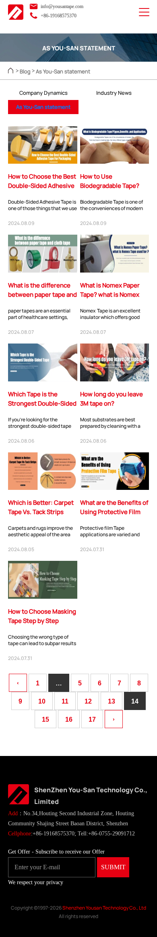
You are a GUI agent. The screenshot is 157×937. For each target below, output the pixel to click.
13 (111, 701)
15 (45, 719)
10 (41, 701)
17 (92, 719)
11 (65, 701)
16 (68, 719)
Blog (25, 71)
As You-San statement (63, 71)
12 (88, 701)
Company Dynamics (43, 92)
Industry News (114, 92)
